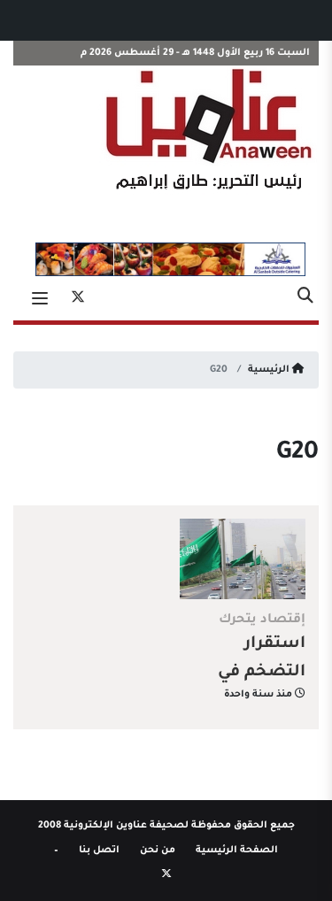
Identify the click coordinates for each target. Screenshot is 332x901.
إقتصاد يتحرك (262, 620)
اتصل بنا (99, 850)
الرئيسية (270, 370)
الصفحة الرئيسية (237, 850)
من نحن (157, 850)
